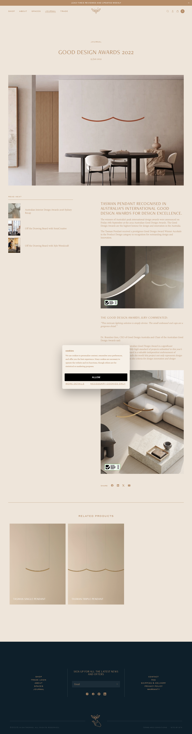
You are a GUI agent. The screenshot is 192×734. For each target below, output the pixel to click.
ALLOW (96, 377)
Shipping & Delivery (153, 683)
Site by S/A (176, 727)
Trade (64, 11)
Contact (153, 677)
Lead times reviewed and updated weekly (96, 3)
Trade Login (38, 680)
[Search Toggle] (167, 11)
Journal (50, 11)
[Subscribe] (117, 684)
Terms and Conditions (155, 727)
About (23, 11)
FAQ (153, 680)
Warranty (153, 689)
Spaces (36, 11)
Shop (11, 11)
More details (75, 384)
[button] (189, 3)
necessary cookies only (108, 384)
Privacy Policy (153, 686)
